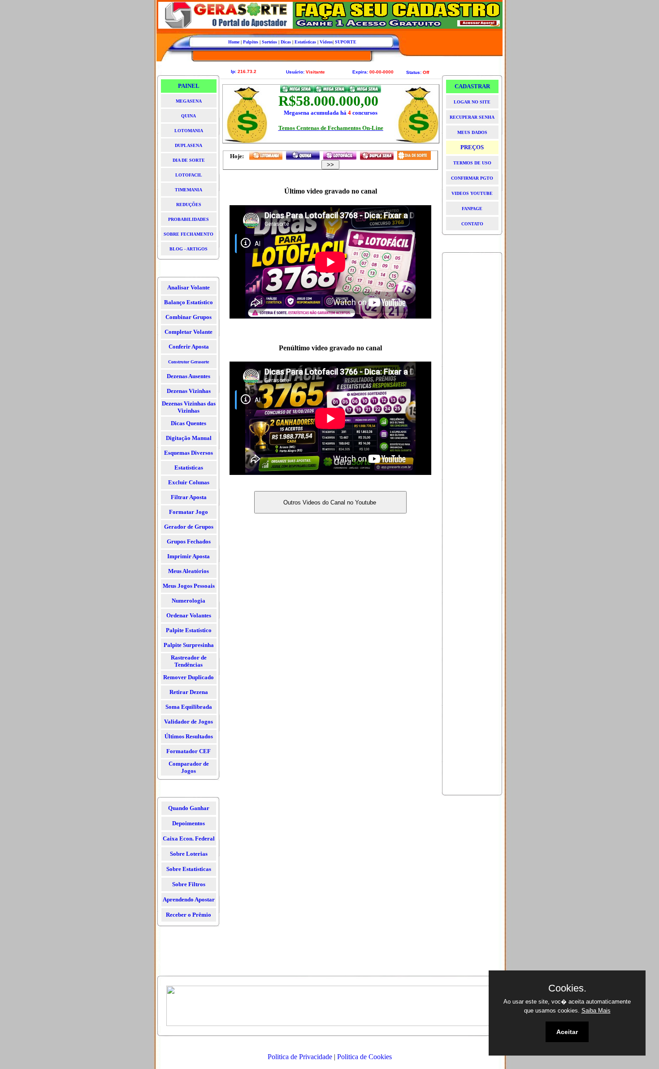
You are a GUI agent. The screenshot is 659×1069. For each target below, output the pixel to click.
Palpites (250, 41)
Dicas (286, 41)
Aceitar (567, 1031)
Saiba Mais (596, 1010)
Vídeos (326, 41)
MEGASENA (189, 101)
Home (233, 41)
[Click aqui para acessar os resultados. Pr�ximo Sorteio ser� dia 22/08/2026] (303, 155)
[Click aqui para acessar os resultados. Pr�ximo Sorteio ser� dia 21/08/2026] (377, 155)
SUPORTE (345, 41)
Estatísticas (305, 41)
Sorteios (269, 41)
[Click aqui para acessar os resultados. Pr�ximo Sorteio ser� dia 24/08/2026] (265, 155)
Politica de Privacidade (300, 1056)
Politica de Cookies (364, 1056)
